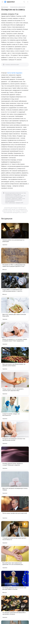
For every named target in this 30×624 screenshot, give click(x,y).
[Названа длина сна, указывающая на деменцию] (15, 234)
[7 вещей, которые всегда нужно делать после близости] (15, 532)
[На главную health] (10, 2)
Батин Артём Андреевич (14, 73)
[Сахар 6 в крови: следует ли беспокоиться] (15, 408)
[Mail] (5, 2)
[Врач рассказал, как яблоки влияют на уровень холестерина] (15, 359)
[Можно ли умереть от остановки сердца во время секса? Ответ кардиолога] (15, 334)
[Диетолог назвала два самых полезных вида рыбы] (15, 309)
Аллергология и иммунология (17, 7)
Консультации (4, 7)
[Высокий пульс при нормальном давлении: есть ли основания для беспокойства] (15, 557)
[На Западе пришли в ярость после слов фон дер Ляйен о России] (15, 582)
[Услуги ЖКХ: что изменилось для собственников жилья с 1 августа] (15, 284)
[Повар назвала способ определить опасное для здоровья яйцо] (15, 383)
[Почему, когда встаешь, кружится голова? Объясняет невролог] (15, 458)
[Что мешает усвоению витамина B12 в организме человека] (15, 607)
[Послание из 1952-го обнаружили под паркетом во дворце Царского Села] (15, 259)
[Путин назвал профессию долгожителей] (15, 508)
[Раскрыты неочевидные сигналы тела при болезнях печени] (15, 433)
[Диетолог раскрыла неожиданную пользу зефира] (15, 483)
